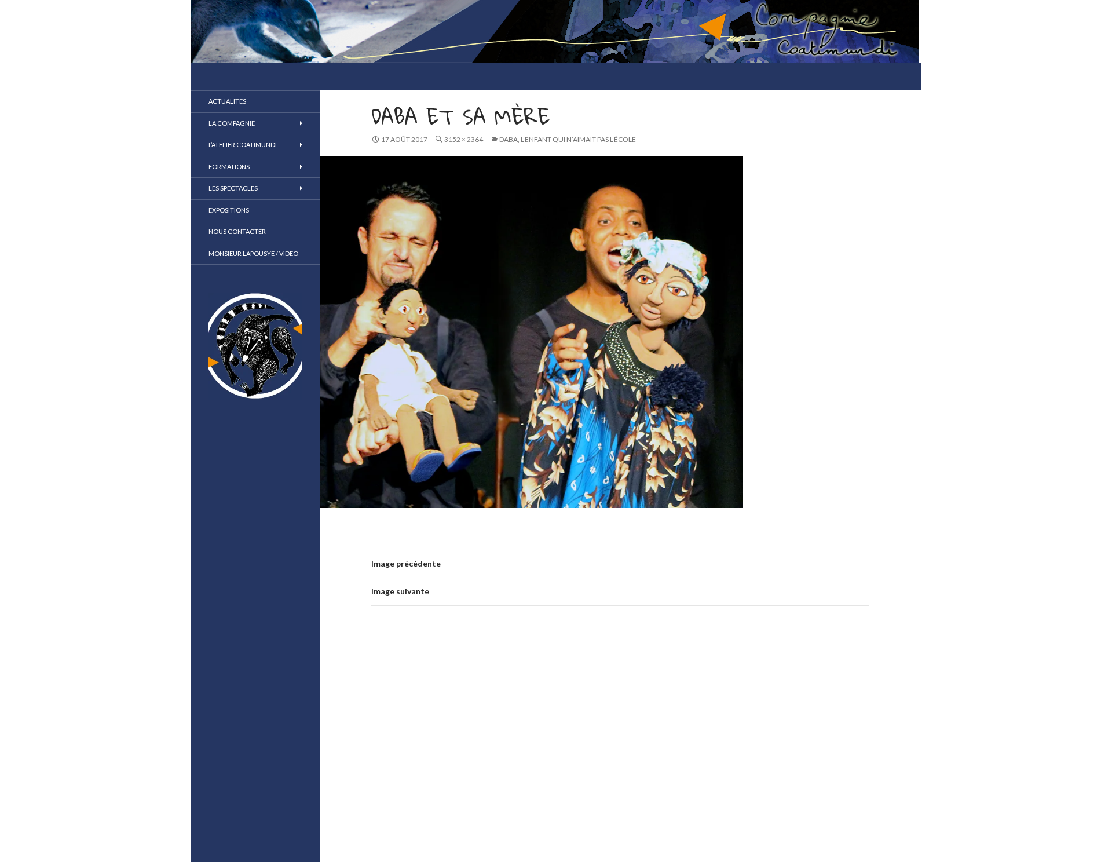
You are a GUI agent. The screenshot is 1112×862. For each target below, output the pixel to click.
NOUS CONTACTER (237, 231)
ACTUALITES (227, 101)
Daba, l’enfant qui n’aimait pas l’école (567, 139)
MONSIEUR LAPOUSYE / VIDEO (253, 253)
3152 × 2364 (463, 139)
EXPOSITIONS (229, 210)
